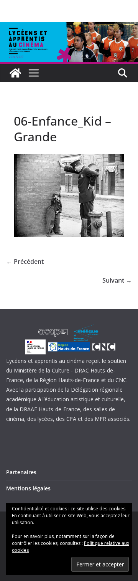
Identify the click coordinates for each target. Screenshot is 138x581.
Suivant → (117, 280)
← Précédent (25, 261)
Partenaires (21, 472)
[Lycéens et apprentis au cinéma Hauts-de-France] (15, 73)
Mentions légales (28, 488)
